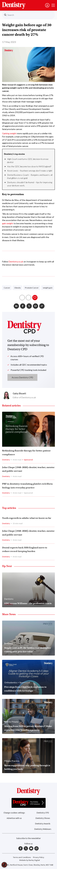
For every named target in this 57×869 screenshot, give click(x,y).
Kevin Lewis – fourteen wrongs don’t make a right (29, 170)
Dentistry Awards (42, 823)
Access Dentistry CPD (22, 377)
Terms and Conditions (22, 857)
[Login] (47, 5)
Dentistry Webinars (42, 829)
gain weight (7, 223)
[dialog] (4, 864)
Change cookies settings (14, 812)
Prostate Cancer (32, 288)
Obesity (17, 288)
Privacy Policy (38, 857)
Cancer (7, 288)
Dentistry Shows (43, 818)
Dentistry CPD (43, 812)
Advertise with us (14, 818)
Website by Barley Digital (29, 860)
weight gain (47, 288)
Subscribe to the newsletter (28, 838)
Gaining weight (9, 133)
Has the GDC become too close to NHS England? (29, 166)
